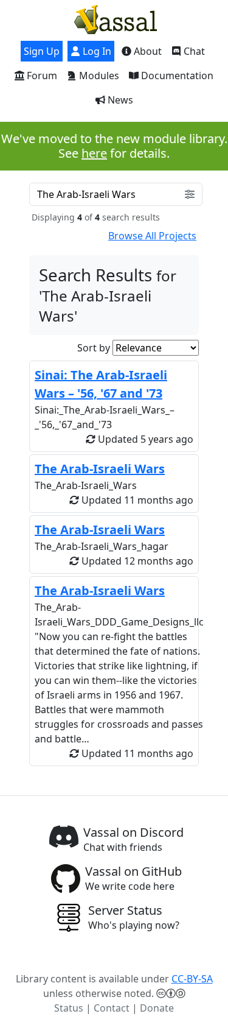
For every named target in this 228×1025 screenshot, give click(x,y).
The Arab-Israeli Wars (100, 468)
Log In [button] (95, 51)
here (94, 153)
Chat (193, 51)
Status (68, 1008)
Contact (112, 1008)
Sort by (93, 347)
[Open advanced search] (190, 194)
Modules (98, 75)
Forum (40, 75)
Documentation (176, 75)
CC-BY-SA (192, 978)
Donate (157, 1008)
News (119, 100)
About (146, 51)
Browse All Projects (152, 235)
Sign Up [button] (42, 51)
